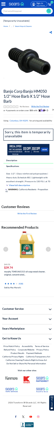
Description (11, 160)
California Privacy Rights (13, 356)
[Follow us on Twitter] (23, 416)
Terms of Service (42, 346)
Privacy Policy (42, 349)
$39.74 (8, 267)
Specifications (12, 166)
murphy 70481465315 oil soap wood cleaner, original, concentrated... (24, 273)
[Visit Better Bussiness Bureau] (27, 424)
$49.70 (7, 264)
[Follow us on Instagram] (38, 416)
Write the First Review (40, 106)
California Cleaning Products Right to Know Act (26, 360)
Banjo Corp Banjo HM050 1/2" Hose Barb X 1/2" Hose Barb (26, 96)
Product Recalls (17, 353)
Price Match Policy (11, 346)
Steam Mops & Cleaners (23, 26)
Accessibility (27, 346)
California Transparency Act (38, 356)
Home (5, 26)
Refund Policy (10, 349)
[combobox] (27, 11)
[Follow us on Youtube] (31, 416)
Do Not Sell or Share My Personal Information (26, 363)
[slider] (11, 282)
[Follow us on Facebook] (16, 416)
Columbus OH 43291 (19, 120)
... (11, 26)
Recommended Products (19, 227)
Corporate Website (26, 349)
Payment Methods (34, 353)
